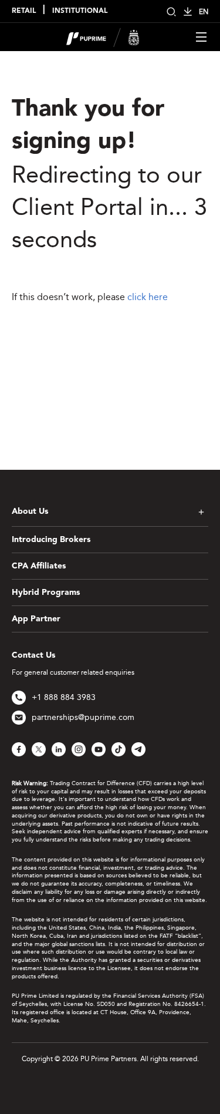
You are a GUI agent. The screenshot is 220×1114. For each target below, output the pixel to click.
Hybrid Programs (46, 592)
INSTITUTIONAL (79, 11)
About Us (30, 511)
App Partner (36, 619)
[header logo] (103, 36)
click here (147, 296)
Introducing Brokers (51, 540)
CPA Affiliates (39, 566)
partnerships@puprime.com (83, 717)
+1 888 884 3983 (64, 697)
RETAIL (24, 11)
